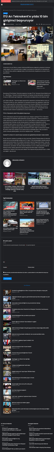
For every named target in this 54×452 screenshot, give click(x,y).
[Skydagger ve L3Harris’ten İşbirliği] (7, 82)
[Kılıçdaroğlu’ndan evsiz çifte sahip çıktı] (7, 385)
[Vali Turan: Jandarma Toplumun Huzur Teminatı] (7, 398)
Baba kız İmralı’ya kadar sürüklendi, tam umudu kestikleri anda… (28, 334)
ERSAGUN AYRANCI (10, 24)
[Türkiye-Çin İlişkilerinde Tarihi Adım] (7, 367)
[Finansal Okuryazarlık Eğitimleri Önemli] (7, 354)
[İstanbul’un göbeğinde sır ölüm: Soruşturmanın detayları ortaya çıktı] (7, 292)
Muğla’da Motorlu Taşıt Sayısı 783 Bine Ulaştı (23, 371)
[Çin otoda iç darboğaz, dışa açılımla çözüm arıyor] (10, 223)
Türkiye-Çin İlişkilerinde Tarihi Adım (21, 365)
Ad (4, 262)
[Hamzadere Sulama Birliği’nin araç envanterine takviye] (7, 305)
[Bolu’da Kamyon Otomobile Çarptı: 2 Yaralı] (7, 379)
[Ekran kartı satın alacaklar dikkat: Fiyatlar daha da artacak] (27, 206)
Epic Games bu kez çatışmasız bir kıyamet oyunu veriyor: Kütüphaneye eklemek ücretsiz (27, 230)
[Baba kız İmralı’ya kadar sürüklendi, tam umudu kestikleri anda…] (7, 336)
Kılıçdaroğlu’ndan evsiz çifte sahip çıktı (22, 384)
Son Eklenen (27, 285)
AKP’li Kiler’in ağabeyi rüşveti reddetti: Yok (23, 340)
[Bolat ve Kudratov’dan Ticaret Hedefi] (7, 348)
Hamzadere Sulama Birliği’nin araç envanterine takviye (23, 1)
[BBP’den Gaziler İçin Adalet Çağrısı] (7, 404)
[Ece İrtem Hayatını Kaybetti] (7, 392)
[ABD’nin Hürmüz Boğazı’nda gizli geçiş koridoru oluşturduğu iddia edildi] (7, 329)
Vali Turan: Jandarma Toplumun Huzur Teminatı (24, 396)
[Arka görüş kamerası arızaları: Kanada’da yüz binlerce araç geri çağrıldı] (43, 206)
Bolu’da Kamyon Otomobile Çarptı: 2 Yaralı (23, 377)
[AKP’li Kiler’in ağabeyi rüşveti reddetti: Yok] (7, 342)
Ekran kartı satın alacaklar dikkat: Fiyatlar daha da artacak (26, 212)
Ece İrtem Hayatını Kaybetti (19, 390)
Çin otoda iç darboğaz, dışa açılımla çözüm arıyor (10, 229)
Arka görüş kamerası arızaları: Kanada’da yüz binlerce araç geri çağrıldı (43, 212)
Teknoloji (11, 10)
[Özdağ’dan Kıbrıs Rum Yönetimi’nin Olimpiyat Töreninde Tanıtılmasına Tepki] (7, 311)
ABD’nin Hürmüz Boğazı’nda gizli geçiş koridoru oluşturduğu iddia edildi (30, 328)
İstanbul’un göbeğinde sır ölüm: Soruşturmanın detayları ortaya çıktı (29, 290)
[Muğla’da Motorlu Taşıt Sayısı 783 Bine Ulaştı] (7, 373)
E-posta (5, 267)
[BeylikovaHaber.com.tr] (27, 4)
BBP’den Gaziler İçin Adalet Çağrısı (21, 402)
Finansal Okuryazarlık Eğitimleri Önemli (22, 353)
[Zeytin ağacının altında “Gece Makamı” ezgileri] (7, 323)
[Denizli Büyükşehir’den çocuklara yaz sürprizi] (7, 317)
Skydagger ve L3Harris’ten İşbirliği (20, 359)
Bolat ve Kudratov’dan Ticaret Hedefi (21, 346)
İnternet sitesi (31, 267)
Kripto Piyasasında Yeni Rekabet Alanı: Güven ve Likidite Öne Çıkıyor (42, 221)
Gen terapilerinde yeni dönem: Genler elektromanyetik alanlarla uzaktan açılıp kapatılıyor (10, 213)
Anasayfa (6, 10)
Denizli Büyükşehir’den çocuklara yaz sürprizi (23, 315)
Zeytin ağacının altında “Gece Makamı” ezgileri (24, 321)
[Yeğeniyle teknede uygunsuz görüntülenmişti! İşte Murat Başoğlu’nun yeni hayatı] (7, 298)
